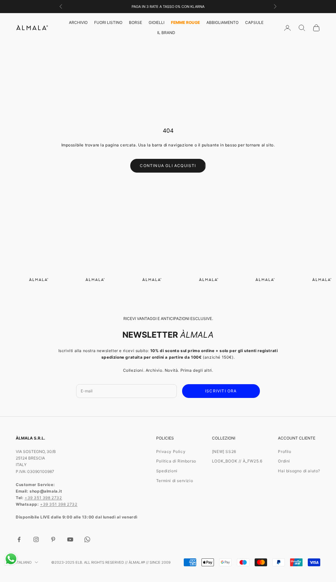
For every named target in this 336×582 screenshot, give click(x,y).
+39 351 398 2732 (43, 497)
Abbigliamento (222, 22)
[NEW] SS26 (224, 451)
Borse (135, 22)
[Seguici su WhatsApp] (87, 539)
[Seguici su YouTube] (70, 539)
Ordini (284, 461)
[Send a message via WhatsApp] (11, 559)
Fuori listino (108, 22)
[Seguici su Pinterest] (53, 539)
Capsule (254, 22)
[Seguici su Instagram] (36, 539)
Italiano (24, 562)
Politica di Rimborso (176, 461)
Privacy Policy (170, 451)
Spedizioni (167, 470)
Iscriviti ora (221, 390)
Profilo (284, 451)
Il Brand (166, 32)
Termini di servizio (174, 480)
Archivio (78, 22)
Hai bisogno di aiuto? (299, 470)
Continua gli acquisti (168, 165)
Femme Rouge (185, 22)
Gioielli (156, 22)
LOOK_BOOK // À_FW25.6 (237, 461)
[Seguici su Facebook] (19, 539)
